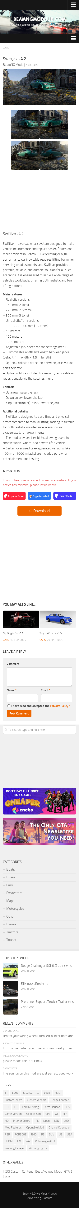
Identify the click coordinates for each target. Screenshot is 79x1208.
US (60, 1134)
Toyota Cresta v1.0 (51, 633)
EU (15, 1107)
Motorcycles (15, 908)
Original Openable (59, 1127)
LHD (66, 1120)
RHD (34, 1134)
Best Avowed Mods (48, 1171)
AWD (47, 1093)
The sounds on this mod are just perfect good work (38, 1073)
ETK (7, 1107)
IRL (37, 1120)
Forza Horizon (52, 1107)
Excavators (14, 893)
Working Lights (38, 1148)
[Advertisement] (39, 202)
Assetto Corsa (30, 1093)
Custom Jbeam (13, 1100)
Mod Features (13, 1127)
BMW (57, 1093)
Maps (10, 901)
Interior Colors (21, 1120)
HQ (7, 1120)
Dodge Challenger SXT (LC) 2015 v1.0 (46, 966)
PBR (7, 1134)
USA (69, 1134)
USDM (9, 1141)
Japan (46, 1120)
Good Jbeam (33, 1114)
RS (42, 1134)
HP (65, 1114)
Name (11, 690)
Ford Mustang (30, 1107)
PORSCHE (20, 1134)
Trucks (11, 940)
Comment (13, 664)
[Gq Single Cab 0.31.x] (21, 619)
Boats (10, 869)
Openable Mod (35, 1127)
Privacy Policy (59, 706)
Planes (11, 924)
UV (19, 1141)
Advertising (34, 1198)
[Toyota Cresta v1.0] (58, 619)
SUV (51, 1134)
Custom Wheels (36, 1100)
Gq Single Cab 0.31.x (15, 633)
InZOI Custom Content (18, 1171)
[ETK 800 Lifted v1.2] (10, 989)
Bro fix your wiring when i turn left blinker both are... (39, 1036)
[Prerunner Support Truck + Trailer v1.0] (10, 1007)
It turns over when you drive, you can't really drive (37, 1048)
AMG (15, 1093)
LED (56, 1120)
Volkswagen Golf (45, 1141)
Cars (6, 48)
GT (56, 1114)
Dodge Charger (60, 1100)
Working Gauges (14, 1148)
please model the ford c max (22, 1061)
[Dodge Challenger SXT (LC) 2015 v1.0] (10, 971)
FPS (67, 1107)
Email (45, 690)
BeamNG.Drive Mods (35, 1193)
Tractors (12, 932)
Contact (47, 1198)
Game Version (13, 1114)
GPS (47, 1114)
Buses (10, 877)
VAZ (28, 1141)
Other (10, 916)
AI (6, 1093)
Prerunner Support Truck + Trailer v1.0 (47, 1002)
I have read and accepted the (40, 706)
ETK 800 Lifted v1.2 (35, 984)
